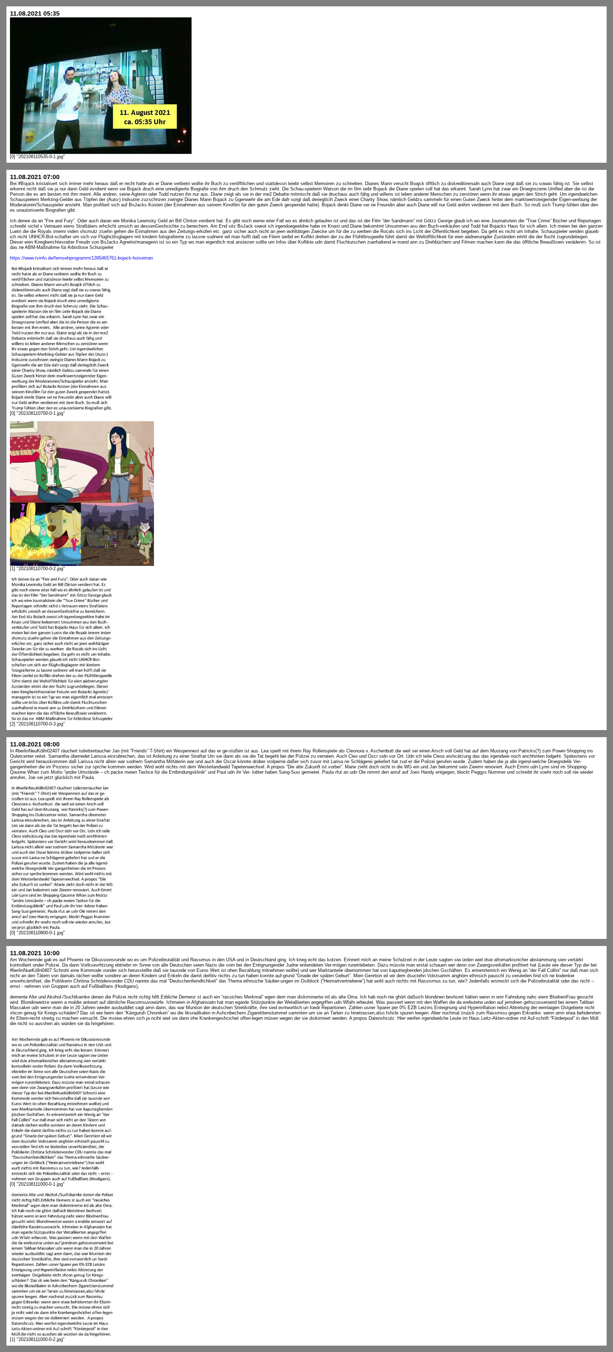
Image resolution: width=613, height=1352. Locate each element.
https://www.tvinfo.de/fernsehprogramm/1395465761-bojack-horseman (81, 258)
